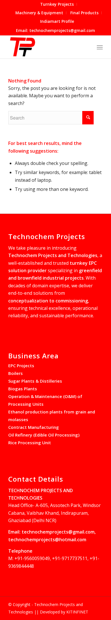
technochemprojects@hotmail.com (47, 539)
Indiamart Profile (57, 21)
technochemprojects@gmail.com (58, 532)
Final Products (84, 12)
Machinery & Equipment (39, 12)
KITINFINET (77, 612)
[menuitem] (57, 4)
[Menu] (100, 47)
